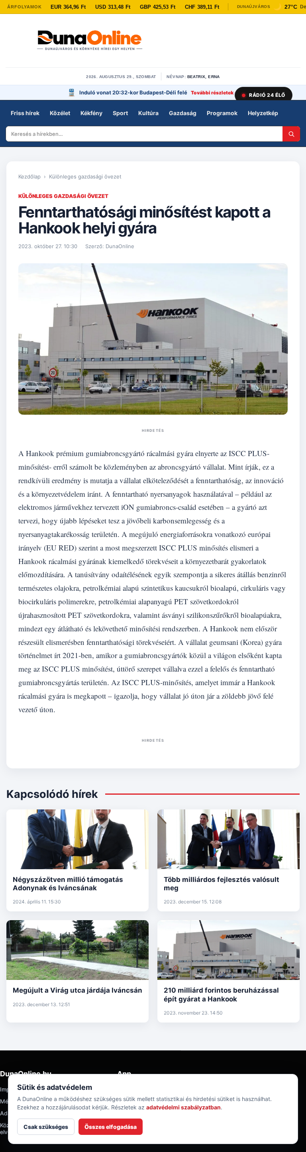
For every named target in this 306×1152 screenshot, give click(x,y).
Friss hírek (25, 113)
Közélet (60, 113)
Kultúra (148, 113)
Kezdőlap (29, 176)
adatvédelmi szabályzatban (183, 1107)
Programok (222, 113)
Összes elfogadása (110, 1126)
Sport (120, 113)
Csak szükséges (46, 1126)
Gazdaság (182, 113)
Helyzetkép (263, 113)
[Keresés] (291, 133)
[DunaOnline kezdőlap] (90, 41)
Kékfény (91, 113)
